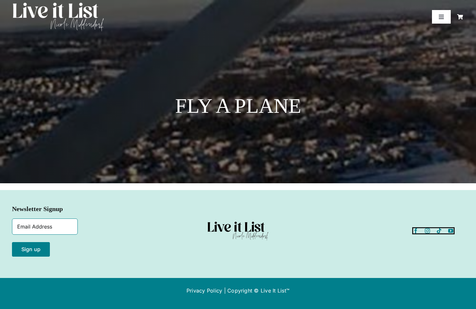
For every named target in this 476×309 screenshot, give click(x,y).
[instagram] (427, 230)
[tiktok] (439, 230)
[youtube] (450, 230)
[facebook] (415, 230)
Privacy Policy (204, 290)
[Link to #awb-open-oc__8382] (460, 16)
